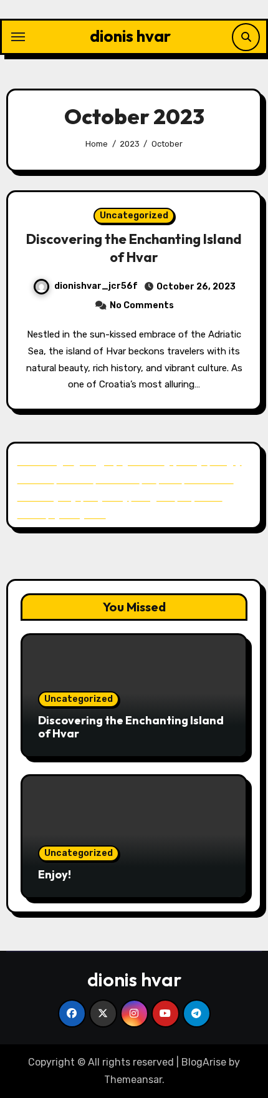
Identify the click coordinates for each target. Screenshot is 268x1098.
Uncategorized (134, 215)
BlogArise (203, 1062)
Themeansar (133, 1080)
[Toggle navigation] (18, 36)
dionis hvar (130, 36)
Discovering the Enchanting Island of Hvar (134, 248)
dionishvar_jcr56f (96, 286)
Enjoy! (54, 874)
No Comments (142, 305)
